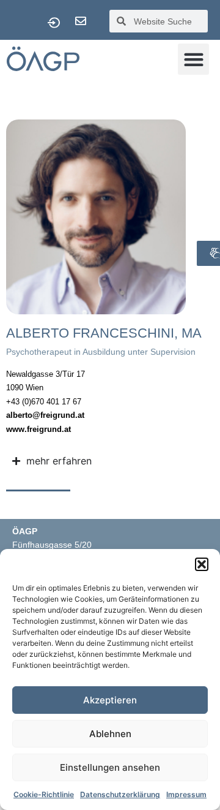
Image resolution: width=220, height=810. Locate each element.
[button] (202, 564)
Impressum (186, 794)
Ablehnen (110, 734)
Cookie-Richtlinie (43, 794)
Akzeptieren (110, 700)
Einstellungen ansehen (110, 767)
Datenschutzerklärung (120, 794)
